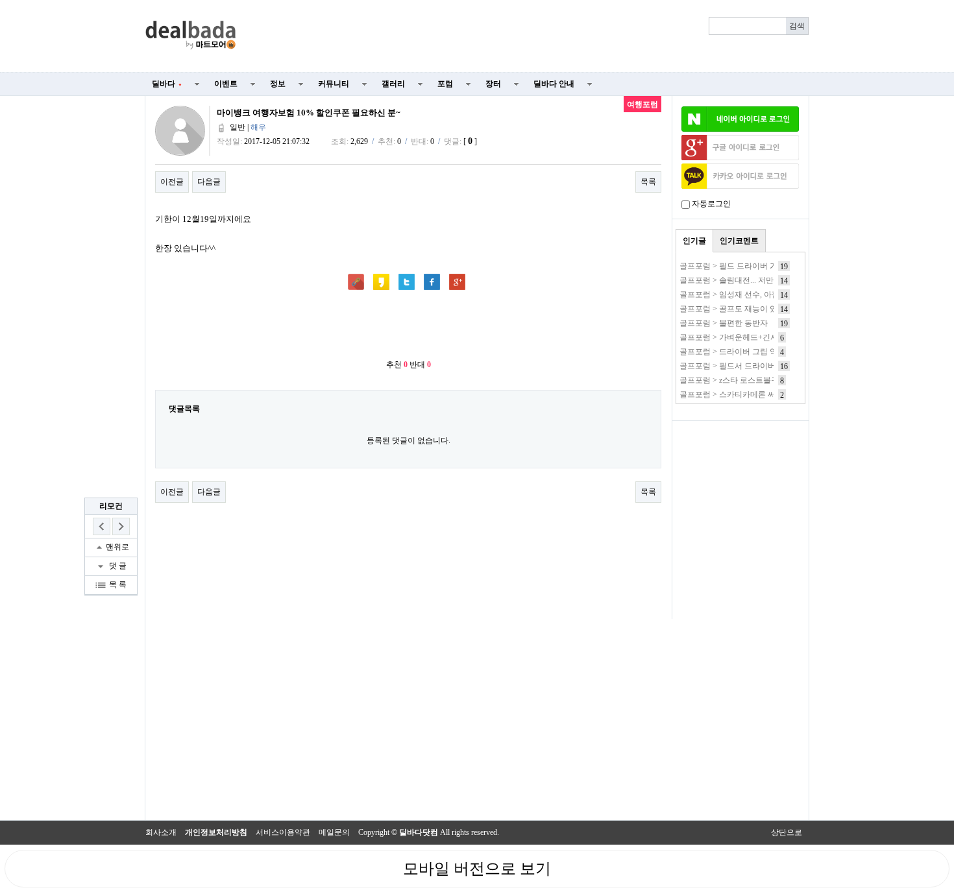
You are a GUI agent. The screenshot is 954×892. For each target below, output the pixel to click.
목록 (648, 181)
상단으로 (786, 832)
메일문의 (334, 832)
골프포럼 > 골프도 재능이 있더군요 (740, 308)
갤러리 (393, 83)
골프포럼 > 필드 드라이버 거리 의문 (741, 266)
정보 (278, 83)
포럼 (445, 83)
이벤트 (226, 83)
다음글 (209, 181)
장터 (493, 83)
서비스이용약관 (283, 832)
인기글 (694, 240)
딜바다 (167, 83)
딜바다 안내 (553, 83)
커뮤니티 (333, 83)
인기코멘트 (739, 240)
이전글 (172, 181)
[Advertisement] (530, 36)
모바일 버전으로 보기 (477, 868)
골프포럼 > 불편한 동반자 (723, 323)
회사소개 (161, 832)
